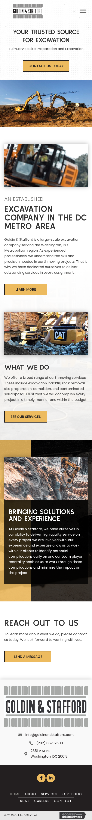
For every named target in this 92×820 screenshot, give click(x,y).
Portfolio (72, 794)
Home (15, 794)
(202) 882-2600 (49, 743)
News (25, 801)
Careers (42, 801)
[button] (46, 66)
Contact (63, 801)
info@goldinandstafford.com (49, 734)
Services (49, 794)
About (31, 794)
